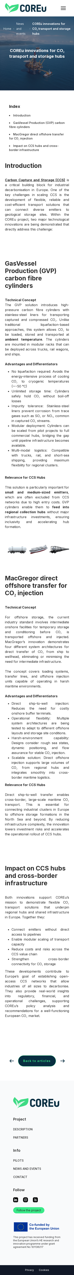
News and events (20, 28)
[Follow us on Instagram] (25, 1199)
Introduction (22, 115)
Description (23, 1129)
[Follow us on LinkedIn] (15, 1199)
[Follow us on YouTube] (35, 1199)
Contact (20, 1177)
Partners (20, 1137)
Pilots (18, 1160)
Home (7, 28)
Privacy (29, 1270)
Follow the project (29, 1210)
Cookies (44, 1270)
